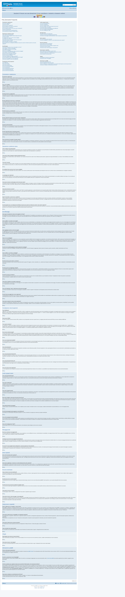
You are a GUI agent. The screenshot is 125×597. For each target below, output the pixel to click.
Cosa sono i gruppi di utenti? (44, 25)
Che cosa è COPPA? (5, 24)
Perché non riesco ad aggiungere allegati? (9, 54)
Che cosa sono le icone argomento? (8, 70)
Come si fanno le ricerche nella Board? (46, 43)
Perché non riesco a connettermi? (7, 27)
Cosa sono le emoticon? (6, 64)
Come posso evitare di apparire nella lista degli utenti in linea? (12, 35)
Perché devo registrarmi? (6, 23)
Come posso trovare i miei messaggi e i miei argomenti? (49, 47)
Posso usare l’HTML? (5, 63)
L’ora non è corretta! (5, 36)
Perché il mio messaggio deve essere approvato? (10, 58)
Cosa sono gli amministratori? (44, 23)
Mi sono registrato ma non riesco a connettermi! (10, 26)
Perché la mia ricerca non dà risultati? (46, 44)
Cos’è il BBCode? (5, 62)
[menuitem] (11, 8)
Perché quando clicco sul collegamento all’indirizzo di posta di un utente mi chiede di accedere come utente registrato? (19, 43)
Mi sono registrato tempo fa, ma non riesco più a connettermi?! (12, 28)
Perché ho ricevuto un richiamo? (7, 55)
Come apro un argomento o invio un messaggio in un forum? (11, 47)
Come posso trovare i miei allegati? (45, 58)
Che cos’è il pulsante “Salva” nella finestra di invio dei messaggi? (12, 57)
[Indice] (7, 4)
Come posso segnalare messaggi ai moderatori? (10, 56)
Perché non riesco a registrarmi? (7, 25)
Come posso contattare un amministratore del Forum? (48, 64)
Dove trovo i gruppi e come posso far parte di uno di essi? (49, 26)
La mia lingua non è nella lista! (7, 38)
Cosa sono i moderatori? (44, 24)
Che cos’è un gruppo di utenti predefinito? (46, 29)
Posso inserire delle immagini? (7, 65)
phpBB (36, 585)
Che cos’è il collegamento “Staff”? (45, 30)
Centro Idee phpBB (50, 558)
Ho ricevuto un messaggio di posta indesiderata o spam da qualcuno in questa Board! (53, 35)
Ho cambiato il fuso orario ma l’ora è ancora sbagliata (10, 37)
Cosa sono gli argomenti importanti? (8, 68)
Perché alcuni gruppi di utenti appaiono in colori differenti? (49, 28)
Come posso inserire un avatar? (7, 40)
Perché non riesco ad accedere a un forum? (9, 53)
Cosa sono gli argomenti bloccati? (7, 69)
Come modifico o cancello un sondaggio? (8, 52)
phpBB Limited (30, 551)
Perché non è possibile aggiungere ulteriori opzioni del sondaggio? (12, 51)
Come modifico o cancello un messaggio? (9, 48)
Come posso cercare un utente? (45, 46)
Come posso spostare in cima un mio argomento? (10, 59)
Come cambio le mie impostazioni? (7, 34)
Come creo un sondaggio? (6, 50)
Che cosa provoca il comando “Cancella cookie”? (10, 31)
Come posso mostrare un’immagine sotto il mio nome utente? (12, 39)
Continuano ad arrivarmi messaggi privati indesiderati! (48, 34)
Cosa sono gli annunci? (6, 67)
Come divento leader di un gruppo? (45, 27)
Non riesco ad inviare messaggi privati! (46, 33)
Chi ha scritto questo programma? (45, 61)
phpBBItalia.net (42, 586)
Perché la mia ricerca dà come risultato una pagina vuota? (49, 45)
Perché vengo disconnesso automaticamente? (9, 30)
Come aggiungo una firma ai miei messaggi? (9, 49)
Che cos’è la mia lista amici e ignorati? (46, 39)
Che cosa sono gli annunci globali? (7, 66)
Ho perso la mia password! (6, 29)
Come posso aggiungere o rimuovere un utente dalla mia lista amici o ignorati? (52, 40)
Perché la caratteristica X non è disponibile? (47, 62)
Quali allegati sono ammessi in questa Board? (47, 57)
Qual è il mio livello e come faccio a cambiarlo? (9, 41)
